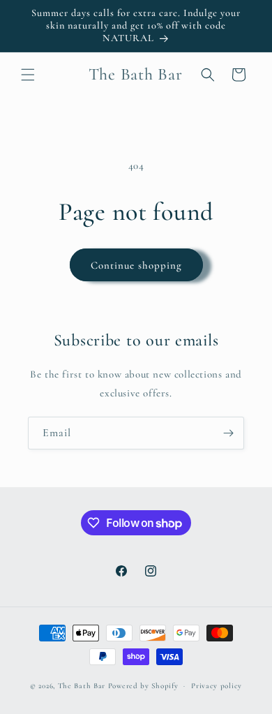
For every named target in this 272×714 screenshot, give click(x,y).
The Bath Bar (83, 685)
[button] (28, 74)
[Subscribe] (228, 433)
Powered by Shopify (143, 685)
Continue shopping (136, 265)
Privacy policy (216, 685)
